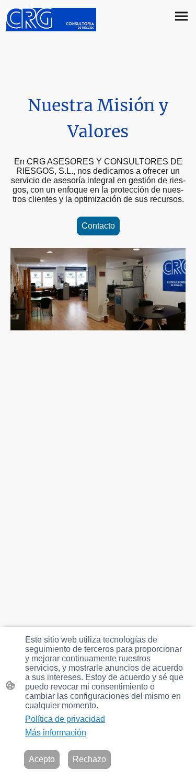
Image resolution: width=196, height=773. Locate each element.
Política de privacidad (65, 719)
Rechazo (89, 759)
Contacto (98, 225)
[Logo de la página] (51, 19)
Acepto (42, 759)
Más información (55, 732)
